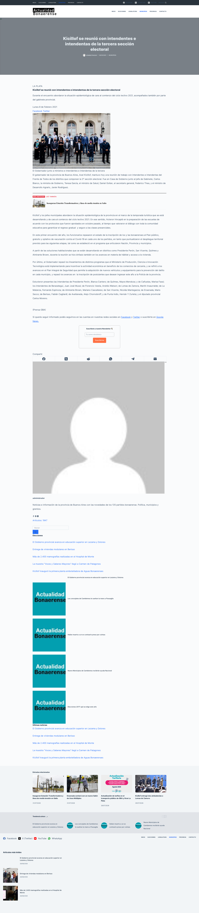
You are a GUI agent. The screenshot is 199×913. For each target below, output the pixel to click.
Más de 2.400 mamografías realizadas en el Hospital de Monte (63, 556)
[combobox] (51, 528)
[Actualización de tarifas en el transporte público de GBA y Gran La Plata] (116, 783)
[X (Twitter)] (66, 359)
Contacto (80, 2)
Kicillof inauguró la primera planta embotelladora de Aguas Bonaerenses (68, 571)
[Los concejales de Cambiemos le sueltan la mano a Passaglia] (49, 598)
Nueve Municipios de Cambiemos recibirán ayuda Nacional (90, 671)
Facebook (37, 111)
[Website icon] (35, 516)
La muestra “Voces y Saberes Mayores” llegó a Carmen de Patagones (67, 564)
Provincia (71, 2)
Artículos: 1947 (40, 520)
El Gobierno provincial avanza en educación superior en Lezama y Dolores (69, 542)
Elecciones (42, 2)
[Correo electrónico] (155, 359)
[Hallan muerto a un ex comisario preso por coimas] (49, 635)
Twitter (46, 111)
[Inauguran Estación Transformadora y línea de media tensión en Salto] (48, 783)
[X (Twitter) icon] (38, 516)
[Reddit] (88, 359)
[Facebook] (44, 359)
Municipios (62, 2)
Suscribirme (99, 340)
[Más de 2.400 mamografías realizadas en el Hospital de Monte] (10, 893)
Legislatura (52, 2)
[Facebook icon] (33, 516)
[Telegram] (133, 359)
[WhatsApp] (111, 359)
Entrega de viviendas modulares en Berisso (54, 549)
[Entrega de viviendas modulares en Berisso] (10, 875)
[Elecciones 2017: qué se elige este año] (49, 707)
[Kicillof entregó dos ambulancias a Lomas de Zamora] (150, 783)
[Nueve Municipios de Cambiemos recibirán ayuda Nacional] (49, 671)
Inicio (34, 2)
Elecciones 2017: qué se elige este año (82, 707)
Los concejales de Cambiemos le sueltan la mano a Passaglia (90, 598)
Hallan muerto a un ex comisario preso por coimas (86, 635)
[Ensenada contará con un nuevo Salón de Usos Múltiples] (82, 783)
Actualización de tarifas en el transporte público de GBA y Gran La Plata (116, 798)
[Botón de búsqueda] (35, 532)
